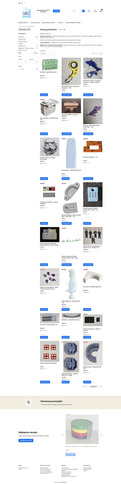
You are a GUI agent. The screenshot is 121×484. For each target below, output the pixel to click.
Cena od (20, 59)
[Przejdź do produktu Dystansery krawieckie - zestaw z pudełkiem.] (49, 191)
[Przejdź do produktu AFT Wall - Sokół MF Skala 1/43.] (49, 64)
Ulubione (85, 470)
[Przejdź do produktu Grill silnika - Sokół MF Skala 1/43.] (71, 315)
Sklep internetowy (60, 482)
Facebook (56, 11)
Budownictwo (27, 39)
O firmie (20, 469)
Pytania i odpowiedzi (66, 473)
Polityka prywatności (66, 472)
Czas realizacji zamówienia (46, 472)
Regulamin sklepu (66, 474)
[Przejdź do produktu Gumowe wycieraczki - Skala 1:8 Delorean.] (93, 320)
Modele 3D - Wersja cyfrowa (27, 48)
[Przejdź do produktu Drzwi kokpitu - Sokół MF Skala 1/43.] (71, 153)
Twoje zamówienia (87, 467)
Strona (93, 53)
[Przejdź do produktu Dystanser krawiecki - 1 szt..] (93, 146)
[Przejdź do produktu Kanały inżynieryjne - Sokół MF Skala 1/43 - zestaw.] (71, 356)
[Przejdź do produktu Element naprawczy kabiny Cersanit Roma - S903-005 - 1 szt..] (71, 198)
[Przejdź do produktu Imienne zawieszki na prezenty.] (49, 351)
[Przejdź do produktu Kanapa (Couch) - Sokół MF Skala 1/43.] (93, 353)
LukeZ (22, 69)
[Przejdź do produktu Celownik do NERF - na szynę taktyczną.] (71, 105)
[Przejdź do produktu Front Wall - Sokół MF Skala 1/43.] (49, 318)
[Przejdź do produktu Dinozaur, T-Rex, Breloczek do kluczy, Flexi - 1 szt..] (93, 111)
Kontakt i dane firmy (23, 467)
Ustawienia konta (87, 469)
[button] (83, 11)
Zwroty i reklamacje (44, 473)
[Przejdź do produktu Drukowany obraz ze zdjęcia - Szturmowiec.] (49, 146)
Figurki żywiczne (27, 41)
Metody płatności (44, 467)
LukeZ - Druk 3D (21, 26)
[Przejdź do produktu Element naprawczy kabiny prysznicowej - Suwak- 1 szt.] (93, 194)
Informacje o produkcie (45, 469)
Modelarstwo (27, 46)
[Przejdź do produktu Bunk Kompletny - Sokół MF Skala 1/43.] (49, 107)
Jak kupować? (65, 467)
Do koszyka (44, 94)
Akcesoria (27, 36)
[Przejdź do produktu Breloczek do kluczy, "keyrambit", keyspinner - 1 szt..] (71, 71)
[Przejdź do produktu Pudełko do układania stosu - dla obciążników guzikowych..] (82, 429)
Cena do (31, 59)
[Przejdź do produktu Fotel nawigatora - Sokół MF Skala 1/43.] (71, 284)
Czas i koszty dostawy (45, 470)
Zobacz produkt (66, 94)
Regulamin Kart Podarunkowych (69, 476)
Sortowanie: (42, 50)
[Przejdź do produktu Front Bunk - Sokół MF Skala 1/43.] (93, 276)
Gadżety (27, 43)
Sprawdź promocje (26, 440)
